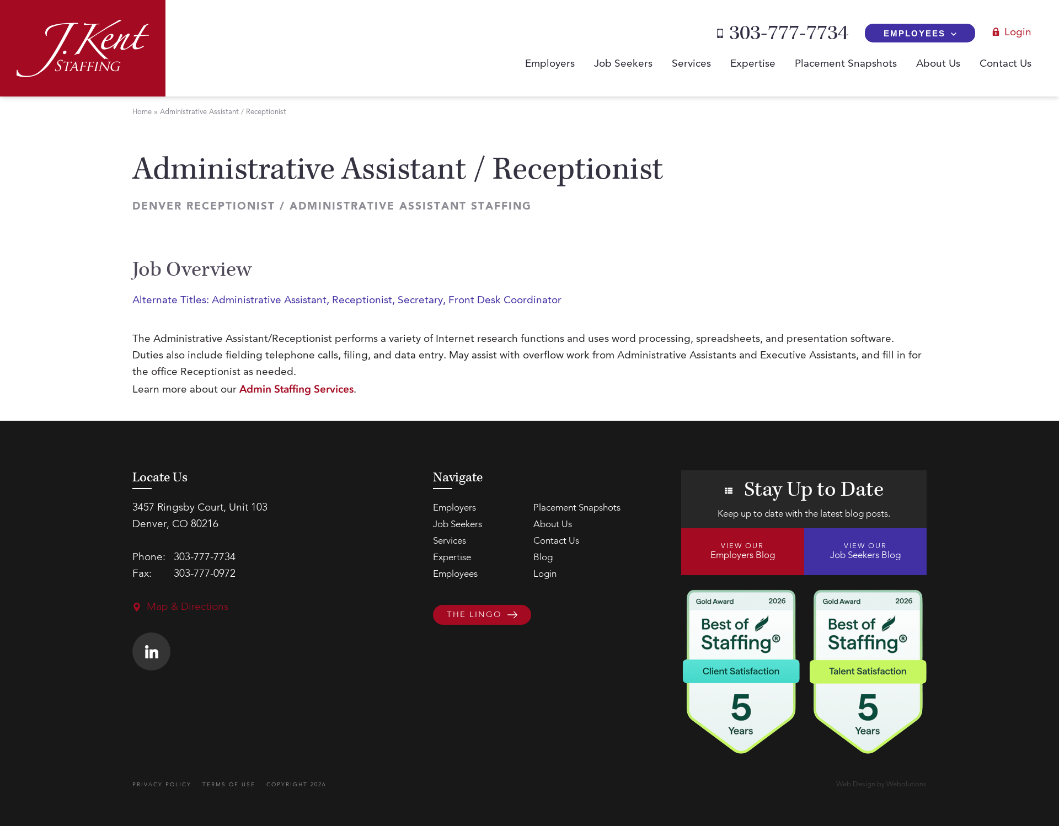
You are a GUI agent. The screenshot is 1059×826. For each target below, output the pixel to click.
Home (142, 112)
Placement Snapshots (846, 64)
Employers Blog (742, 551)
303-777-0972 (205, 574)
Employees (914, 33)
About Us (938, 64)
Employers (550, 64)
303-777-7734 (788, 33)
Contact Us (1005, 64)
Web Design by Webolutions (881, 784)
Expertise (752, 64)
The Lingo (474, 616)
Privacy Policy (161, 784)
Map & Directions (187, 607)
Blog (543, 557)
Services (691, 64)
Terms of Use (228, 784)
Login (1017, 33)
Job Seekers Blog (865, 551)
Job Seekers (623, 64)
